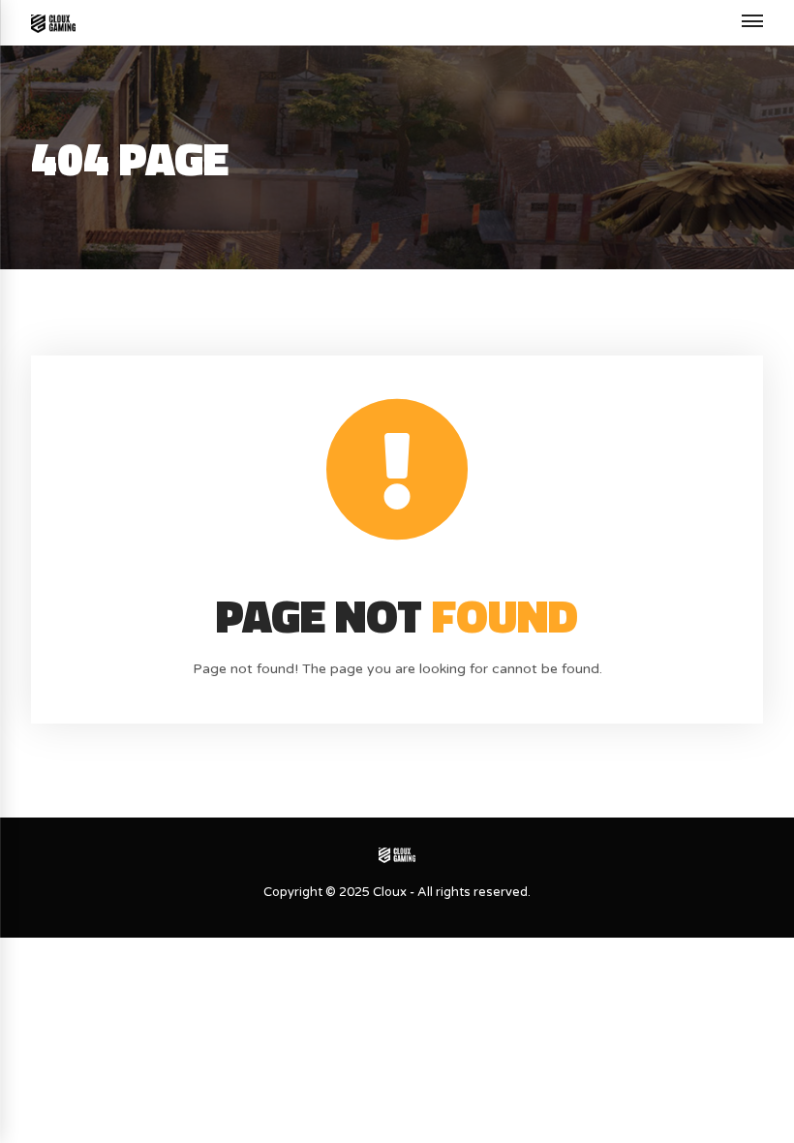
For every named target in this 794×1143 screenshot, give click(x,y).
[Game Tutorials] (53, 23)
